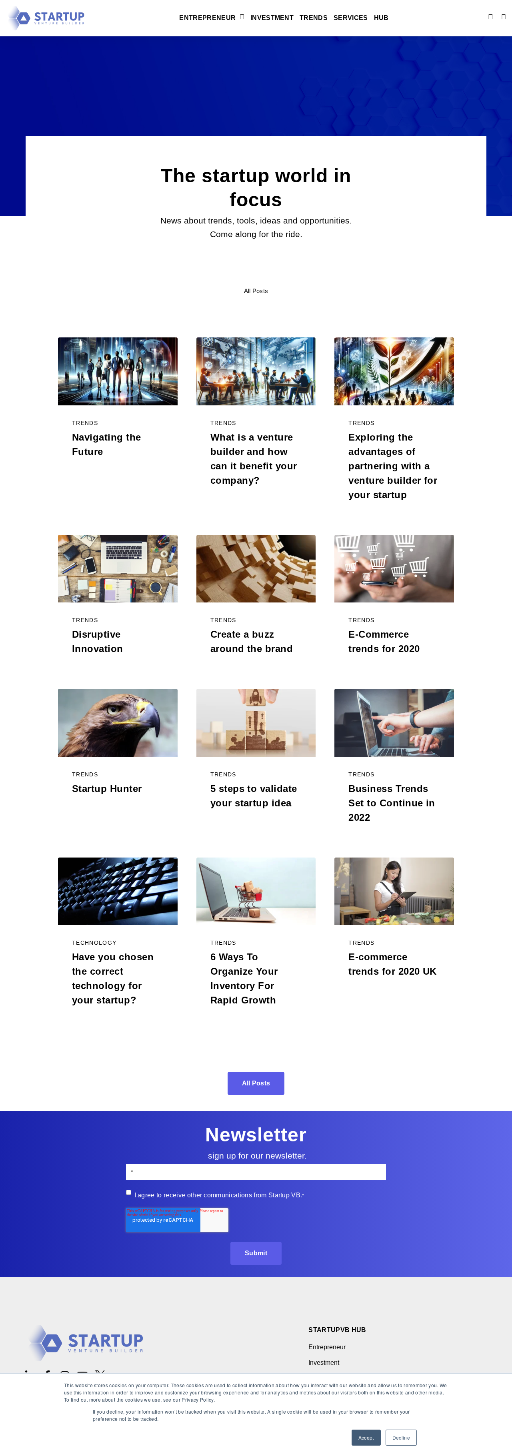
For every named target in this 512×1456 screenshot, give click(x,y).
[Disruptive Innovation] (118, 569)
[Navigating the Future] (118, 371)
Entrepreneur (207, 18)
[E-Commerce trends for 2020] (394, 569)
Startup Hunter (107, 788)
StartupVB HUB (337, 1330)
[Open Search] (503, 17)
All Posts (256, 290)
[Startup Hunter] (118, 723)
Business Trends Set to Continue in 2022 (391, 803)
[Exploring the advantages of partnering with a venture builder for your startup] (394, 371)
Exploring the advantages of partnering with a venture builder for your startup (392, 466)
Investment (272, 18)
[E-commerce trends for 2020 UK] (394, 891)
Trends (314, 18)
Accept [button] (366, 1437)
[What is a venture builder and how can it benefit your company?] (256, 371)
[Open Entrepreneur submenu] (241, 18)
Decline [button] (401, 1437)
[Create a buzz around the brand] (256, 569)
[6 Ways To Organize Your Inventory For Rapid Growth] (256, 891)
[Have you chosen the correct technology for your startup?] (118, 891)
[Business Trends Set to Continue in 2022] (394, 723)
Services (351, 18)
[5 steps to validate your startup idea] (256, 723)
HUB (381, 18)
